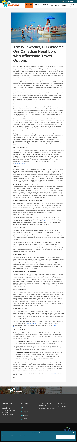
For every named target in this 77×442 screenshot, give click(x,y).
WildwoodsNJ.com (20, 163)
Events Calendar (37, 5)
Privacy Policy (6, 408)
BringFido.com (45, 221)
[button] (74, 433)
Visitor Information (72, 5)
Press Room (5, 412)
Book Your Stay (29, 5)
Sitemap (4, 407)
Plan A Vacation (55, 5)
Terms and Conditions (8, 410)
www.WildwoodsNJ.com (51, 373)
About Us (64, 5)
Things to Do (45, 5)
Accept (65, 437)
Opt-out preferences (8, 414)
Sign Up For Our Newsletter (47, 408)
